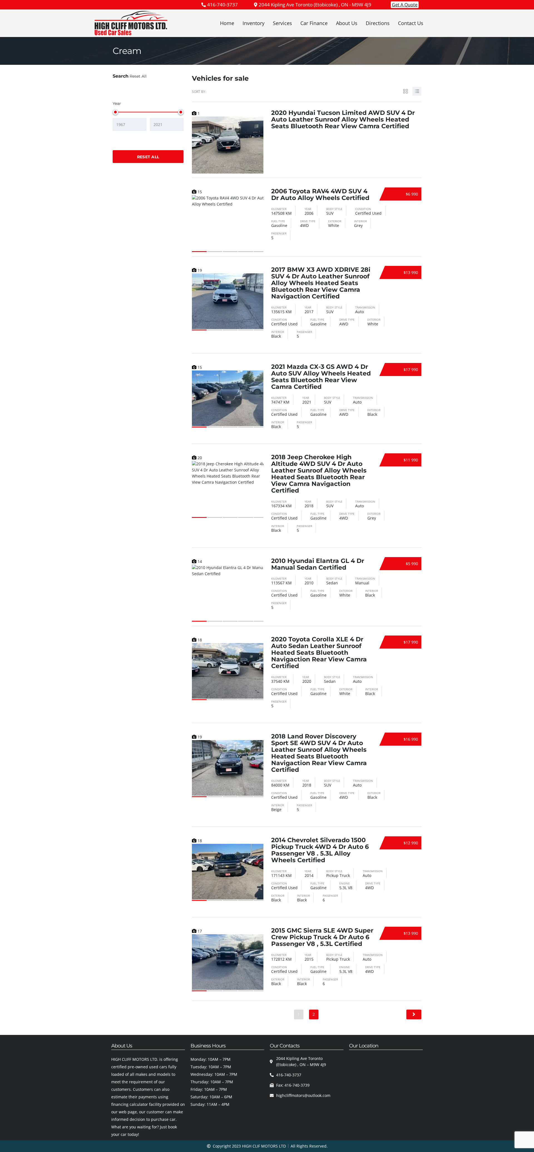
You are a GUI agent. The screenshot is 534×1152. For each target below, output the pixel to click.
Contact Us (410, 23)
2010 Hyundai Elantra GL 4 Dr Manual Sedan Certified (317, 564)
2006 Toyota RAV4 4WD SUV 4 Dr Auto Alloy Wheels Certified (320, 194)
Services (282, 23)
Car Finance (314, 23)
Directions (378, 23)
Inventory (253, 23)
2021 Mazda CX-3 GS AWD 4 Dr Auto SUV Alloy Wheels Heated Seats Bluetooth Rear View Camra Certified (321, 376)
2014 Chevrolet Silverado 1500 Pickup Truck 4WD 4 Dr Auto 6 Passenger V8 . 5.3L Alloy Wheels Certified (320, 850)
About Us (346, 23)
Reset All (138, 76)
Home (227, 23)
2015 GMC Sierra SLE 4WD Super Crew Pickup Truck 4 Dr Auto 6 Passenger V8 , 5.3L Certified (322, 937)
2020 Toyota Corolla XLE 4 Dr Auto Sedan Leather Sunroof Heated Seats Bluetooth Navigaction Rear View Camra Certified (319, 653)
